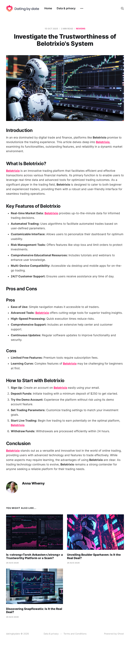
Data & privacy (66, 8)
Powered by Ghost (114, 633)
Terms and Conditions (74, 633)
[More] (81, 8)
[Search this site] (122, 8)
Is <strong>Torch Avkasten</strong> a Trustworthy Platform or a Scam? (34, 556)
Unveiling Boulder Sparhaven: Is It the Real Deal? (94, 556)
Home (48, 8)
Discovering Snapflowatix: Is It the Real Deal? (34, 610)
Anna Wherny (33, 483)
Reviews (80, 28)
